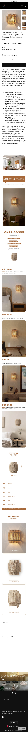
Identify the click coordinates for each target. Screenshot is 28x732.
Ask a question (6, 626)
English (13, 722)
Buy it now (14, 64)
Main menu (5, 699)
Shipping (3, 49)
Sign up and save (7, 709)
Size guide (5, 622)
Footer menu (6, 703)
